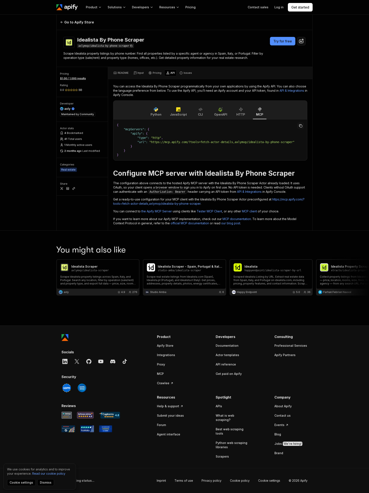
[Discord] (112, 361)
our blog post (230, 223)
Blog (277, 434)
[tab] (120, 73)
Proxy (161, 364)
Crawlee (163, 383)
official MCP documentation (190, 223)
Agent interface (168, 434)
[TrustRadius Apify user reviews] (87, 428)
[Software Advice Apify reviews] (85, 415)
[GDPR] (67, 388)
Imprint (161, 480)
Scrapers (222, 456)
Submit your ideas (170, 415)
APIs (219, 406)
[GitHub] (88, 361)
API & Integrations (292, 90)
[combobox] (301, 41)
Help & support (168, 406)
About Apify (283, 406)
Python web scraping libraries (231, 445)
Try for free (282, 41)
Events (279, 425)
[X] (76, 361)
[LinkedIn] (65, 361)
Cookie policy (240, 480)
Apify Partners (285, 355)
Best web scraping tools (229, 431)
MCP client (249, 211)
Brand (278, 453)
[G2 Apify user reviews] (68, 428)
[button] (173, 336)
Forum (161, 425)
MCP (160, 374)
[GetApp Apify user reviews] (67, 415)
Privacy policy (211, 480)
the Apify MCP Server (156, 211)
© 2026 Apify (298, 480)
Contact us (282, 415)
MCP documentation (237, 219)
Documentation (227, 345)
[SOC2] (82, 388)
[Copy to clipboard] (301, 126)
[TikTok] (124, 361)
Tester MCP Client (209, 211)
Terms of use (183, 480)
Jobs (288, 443)
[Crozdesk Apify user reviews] (105, 428)
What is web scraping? (225, 418)
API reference (226, 364)
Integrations (166, 355)
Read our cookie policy (48, 473)
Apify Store (165, 345)
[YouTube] (100, 361)
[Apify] (67, 7)
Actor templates (227, 355)
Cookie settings (269, 480)
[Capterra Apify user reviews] (109, 415)
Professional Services (290, 345)
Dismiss (45, 482)
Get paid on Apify (229, 374)
